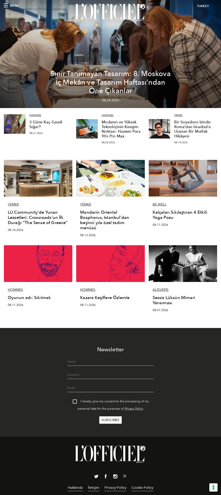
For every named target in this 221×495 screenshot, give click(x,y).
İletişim (93, 487)
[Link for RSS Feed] (125, 477)
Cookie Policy (142, 487)
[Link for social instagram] (115, 477)
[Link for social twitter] (96, 477)
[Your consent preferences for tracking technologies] (213, 487)
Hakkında (75, 487)
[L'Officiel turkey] (110, 12)
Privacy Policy (134, 409)
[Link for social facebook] (106, 477)
